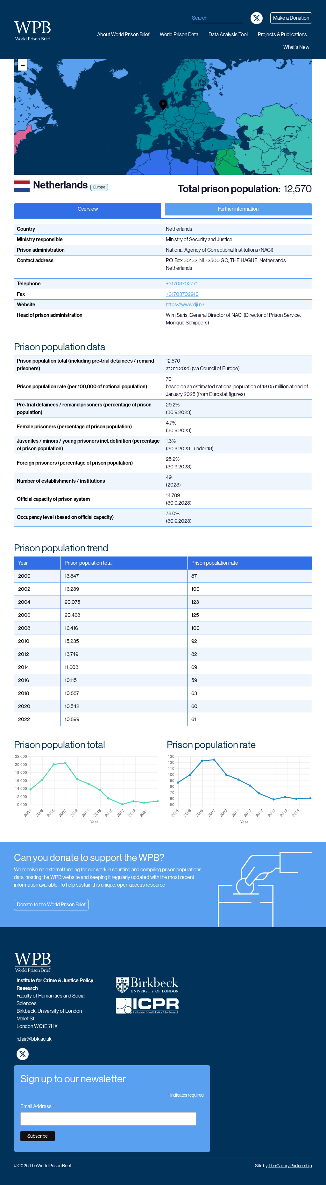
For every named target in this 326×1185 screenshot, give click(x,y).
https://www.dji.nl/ (185, 305)
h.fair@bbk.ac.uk (34, 1039)
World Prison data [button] (179, 34)
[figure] (86, 789)
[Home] (35, 30)
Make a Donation (291, 18)
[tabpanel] (163, 533)
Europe (99, 187)
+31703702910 (182, 294)
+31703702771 (182, 284)
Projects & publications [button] (282, 34)
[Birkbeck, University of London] (147, 987)
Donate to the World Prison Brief (51, 905)
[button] (163, 105)
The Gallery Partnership (290, 1165)
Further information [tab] (238, 209)
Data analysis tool (228, 34)
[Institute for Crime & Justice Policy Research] (147, 1008)
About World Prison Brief (123, 34)
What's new (296, 47)
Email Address (37, 1107)
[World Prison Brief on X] (257, 18)
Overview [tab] (88, 209)
